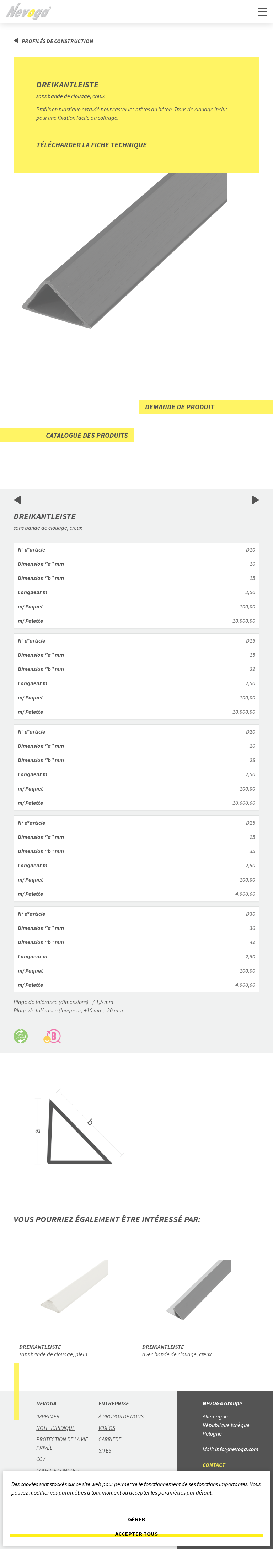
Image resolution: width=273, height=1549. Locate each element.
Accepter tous (136, 1534)
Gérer (136, 1519)
